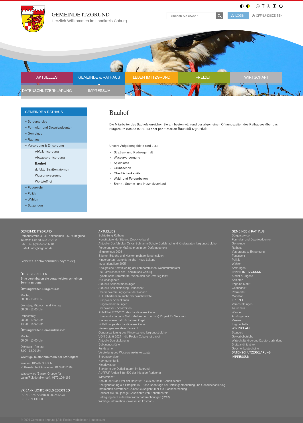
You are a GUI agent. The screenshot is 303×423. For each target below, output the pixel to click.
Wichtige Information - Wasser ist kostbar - (125, 401)
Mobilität (237, 296)
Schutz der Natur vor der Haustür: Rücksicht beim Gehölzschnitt (139, 381)
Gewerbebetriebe (242, 336)
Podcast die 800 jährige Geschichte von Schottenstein (133, 393)
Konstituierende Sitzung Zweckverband (123, 239)
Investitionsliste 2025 (112, 263)
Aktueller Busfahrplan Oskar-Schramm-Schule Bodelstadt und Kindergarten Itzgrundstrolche (157, 243)
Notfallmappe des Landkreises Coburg (122, 324)
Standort (237, 332)
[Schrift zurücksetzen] (280, 6)
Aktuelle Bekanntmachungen (116, 284)
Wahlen (33, 199)
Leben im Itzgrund (151, 77)
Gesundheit (239, 288)
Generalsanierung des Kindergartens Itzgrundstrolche (132, 332)
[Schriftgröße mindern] (257, 6)
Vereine (236, 320)
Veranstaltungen (242, 304)
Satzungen (35, 205)
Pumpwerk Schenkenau (113, 300)
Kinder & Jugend (242, 276)
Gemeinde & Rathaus (99, 77)
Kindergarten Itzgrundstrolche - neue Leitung (126, 259)
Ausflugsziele (240, 316)
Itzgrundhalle (240, 324)
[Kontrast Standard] (241, 6)
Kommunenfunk (108, 360)
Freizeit (204, 77)
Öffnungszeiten (269, 15)
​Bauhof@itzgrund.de (192, 129)
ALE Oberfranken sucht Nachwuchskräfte (125, 296)
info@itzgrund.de (41, 248)
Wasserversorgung (48, 175)
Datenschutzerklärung (47, 91)
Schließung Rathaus (111, 235)
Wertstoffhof (43, 181)
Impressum (99, 91)
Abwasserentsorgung (50, 157)
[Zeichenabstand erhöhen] (274, 6)
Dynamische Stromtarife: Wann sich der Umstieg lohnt (133, 276)
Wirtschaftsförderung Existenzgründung (257, 340)
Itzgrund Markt (241, 284)
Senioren (237, 280)
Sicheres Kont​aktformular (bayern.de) (48, 261)
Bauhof (40, 163)
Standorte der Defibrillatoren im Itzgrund (124, 368)
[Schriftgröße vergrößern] (268, 6)
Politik (32, 193)
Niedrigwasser (107, 364)
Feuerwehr (35, 187)
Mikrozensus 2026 (110, 251)
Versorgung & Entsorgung (46, 145)
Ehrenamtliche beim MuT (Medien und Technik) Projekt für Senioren (141, 316)
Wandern (237, 312)
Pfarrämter (238, 292)
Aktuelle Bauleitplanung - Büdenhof (121, 288)
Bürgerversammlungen (112, 304)
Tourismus (238, 308)
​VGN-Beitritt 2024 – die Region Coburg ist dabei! (129, 336)
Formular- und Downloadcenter (50, 127)
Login (239, 15)
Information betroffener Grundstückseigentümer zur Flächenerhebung (142, 389)
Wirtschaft (256, 77)
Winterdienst (106, 377)
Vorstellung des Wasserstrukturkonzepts (124, 352)
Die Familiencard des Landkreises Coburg (125, 272)
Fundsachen (106, 348)
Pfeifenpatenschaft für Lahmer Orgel (121, 320)
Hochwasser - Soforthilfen (115, 308)
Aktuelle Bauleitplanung (113, 340)
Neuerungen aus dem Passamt (118, 328)
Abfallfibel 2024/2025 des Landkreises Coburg (127, 312)
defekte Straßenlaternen (52, 169)
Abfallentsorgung (47, 151)
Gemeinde (35, 133)
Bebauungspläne (109, 344)
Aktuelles (46, 77)
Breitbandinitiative (243, 344)
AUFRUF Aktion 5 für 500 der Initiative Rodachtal (129, 372)
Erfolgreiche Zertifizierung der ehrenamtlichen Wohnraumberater (139, 268)
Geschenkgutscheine (245, 348)
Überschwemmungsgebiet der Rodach (122, 292)
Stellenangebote (108, 280)
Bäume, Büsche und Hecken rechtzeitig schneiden (130, 255)
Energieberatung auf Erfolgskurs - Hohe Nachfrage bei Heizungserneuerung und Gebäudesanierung (161, 385)
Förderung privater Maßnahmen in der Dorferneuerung (132, 247)
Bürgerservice (37, 121)
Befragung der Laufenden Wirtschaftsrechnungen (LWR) (134, 397)
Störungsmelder (108, 356)
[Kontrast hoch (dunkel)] (248, 6)
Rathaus (33, 139)
